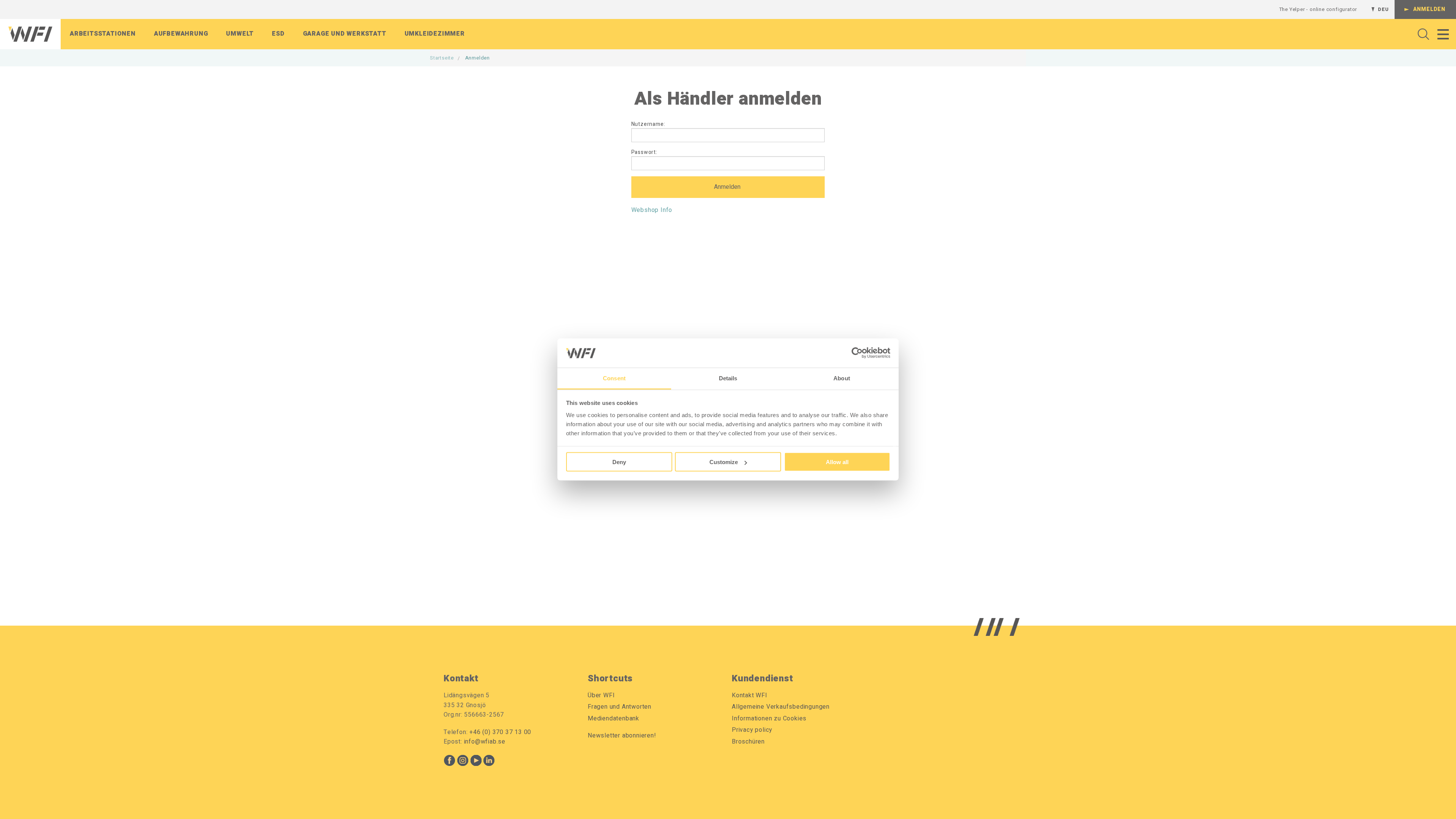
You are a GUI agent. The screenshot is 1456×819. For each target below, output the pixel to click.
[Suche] (1421, 34)
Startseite (442, 57)
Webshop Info (652, 210)
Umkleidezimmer (435, 33)
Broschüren (748, 741)
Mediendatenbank (613, 718)
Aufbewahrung (181, 33)
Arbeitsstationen (103, 33)
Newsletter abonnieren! (622, 735)
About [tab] (841, 378)
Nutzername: (648, 124)
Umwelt (240, 33)
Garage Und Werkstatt (344, 33)
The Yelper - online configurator (1318, 9)
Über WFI (601, 695)
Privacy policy (752, 729)
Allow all (837, 462)
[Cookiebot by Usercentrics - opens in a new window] (857, 353)
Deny (619, 462)
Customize (723, 462)
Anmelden (1429, 9)
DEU (1383, 9)
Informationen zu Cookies (769, 718)
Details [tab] (728, 378)
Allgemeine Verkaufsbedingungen (781, 706)
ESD (278, 33)
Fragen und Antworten (619, 706)
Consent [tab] (614, 378)
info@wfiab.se (484, 741)
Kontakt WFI (749, 695)
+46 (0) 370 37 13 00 (500, 732)
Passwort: (644, 152)
